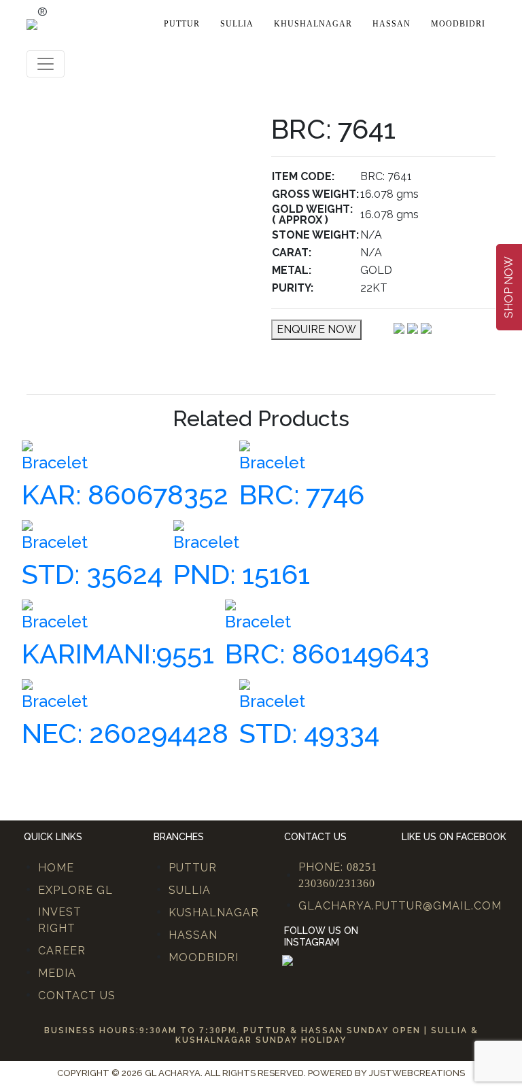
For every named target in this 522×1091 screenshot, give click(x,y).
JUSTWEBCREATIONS (417, 1073)
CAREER (62, 950)
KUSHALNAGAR (214, 912)
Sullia (237, 24)
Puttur (182, 24)
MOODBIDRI (204, 957)
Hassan (391, 24)
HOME (56, 867)
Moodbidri (458, 24)
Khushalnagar (313, 24)
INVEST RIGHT (60, 920)
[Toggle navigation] (46, 63)
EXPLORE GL (75, 890)
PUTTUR (193, 867)
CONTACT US (77, 995)
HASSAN (193, 935)
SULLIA (190, 890)
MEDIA (57, 973)
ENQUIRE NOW (316, 329)
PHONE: (337, 875)
